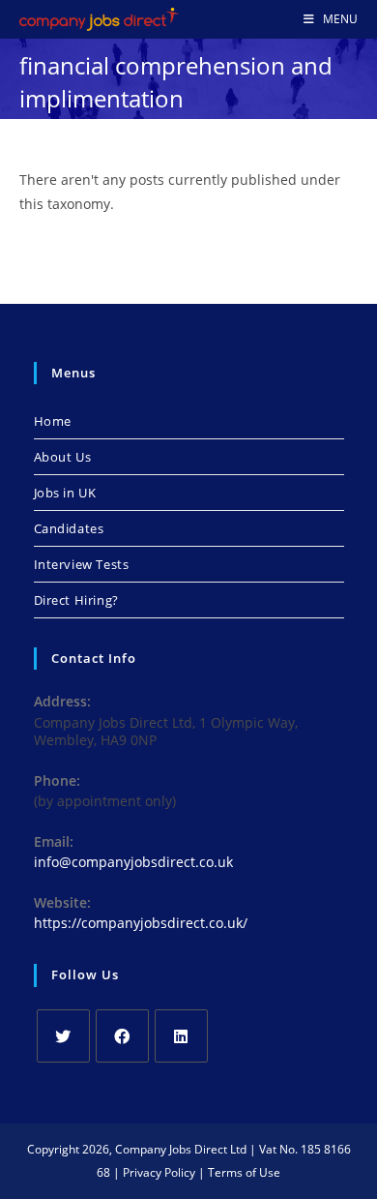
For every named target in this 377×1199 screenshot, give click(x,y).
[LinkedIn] (181, 1036)
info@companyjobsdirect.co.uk (133, 862)
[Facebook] (122, 1036)
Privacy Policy (159, 1172)
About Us (63, 456)
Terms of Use (244, 1172)
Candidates (69, 528)
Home (53, 421)
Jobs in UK (65, 492)
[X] (63, 1036)
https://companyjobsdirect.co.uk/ (140, 923)
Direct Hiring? (76, 600)
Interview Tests (82, 564)
